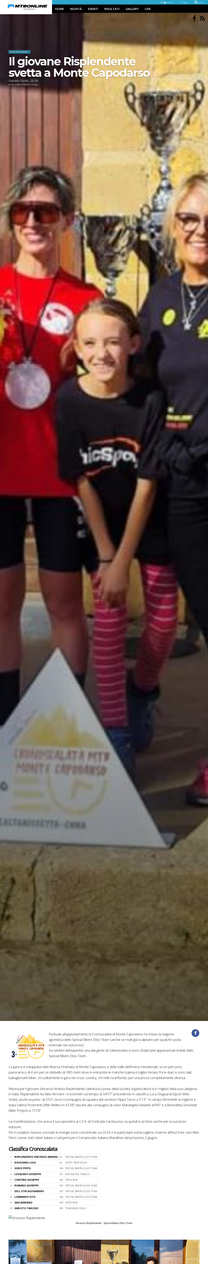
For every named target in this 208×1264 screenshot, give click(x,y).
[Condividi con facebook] (195, 1033)
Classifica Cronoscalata (33, 1149)
